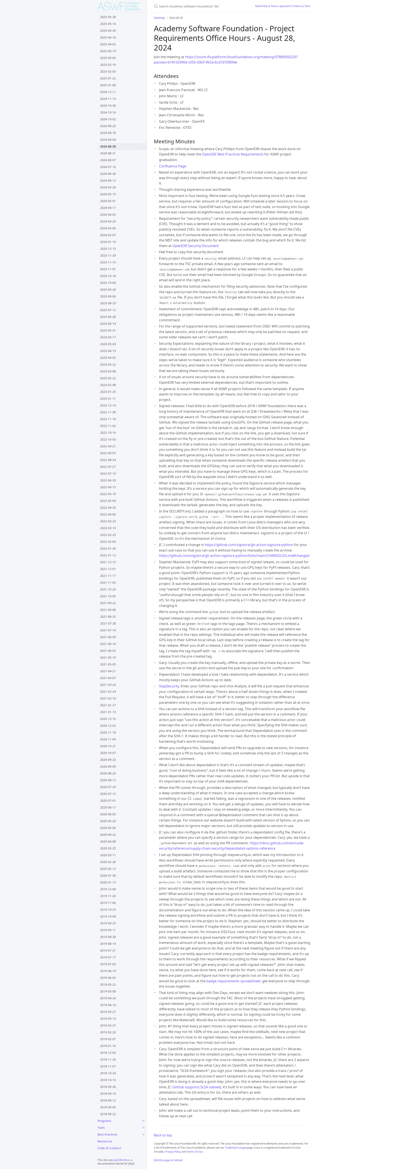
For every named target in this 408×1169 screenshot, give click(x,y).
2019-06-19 (108, 971)
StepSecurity (169, 686)
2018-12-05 (108, 1053)
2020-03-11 (108, 855)
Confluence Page (172, 166)
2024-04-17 (108, 208)
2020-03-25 (108, 848)
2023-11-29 (108, 255)
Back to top (163, 1135)
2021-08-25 (108, 617)
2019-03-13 (108, 1019)
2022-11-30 (108, 412)
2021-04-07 (108, 678)
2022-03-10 (108, 528)
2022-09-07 (108, 453)
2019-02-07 (108, 1039)
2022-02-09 (108, 542)
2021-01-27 (108, 705)
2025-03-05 (108, 58)
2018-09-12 (108, 1100)
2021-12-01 (108, 569)
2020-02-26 (108, 862)
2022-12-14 (108, 405)
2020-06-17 (108, 807)
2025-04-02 (108, 44)
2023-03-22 (108, 364)
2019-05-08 (108, 991)
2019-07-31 (108, 950)
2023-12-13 (108, 249)
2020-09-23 (108, 760)
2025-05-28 (108, 17)
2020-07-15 (108, 794)
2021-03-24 (108, 685)
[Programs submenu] (143, 1120)
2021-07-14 (108, 630)
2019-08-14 (108, 944)
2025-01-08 (108, 85)
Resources (105, 1141)
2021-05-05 (108, 664)
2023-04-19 (108, 351)
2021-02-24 (108, 691)
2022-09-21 (108, 446)
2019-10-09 (108, 916)
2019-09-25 (108, 923)
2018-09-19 (108, 1093)
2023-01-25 (108, 392)
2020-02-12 (108, 869)
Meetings (159, 18)
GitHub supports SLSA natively (197, 1087)
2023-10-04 (108, 283)
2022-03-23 (108, 521)
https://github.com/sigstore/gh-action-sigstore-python (249, 544)
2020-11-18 (108, 732)
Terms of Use (195, 1151)
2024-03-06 (108, 228)
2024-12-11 (108, 92)
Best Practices (107, 1134)
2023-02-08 (108, 385)
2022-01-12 (108, 555)
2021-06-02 (108, 651)
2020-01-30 (108, 875)
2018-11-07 (108, 1066)
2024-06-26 (108, 174)
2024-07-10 (108, 167)
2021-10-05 (108, 596)
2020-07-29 (108, 787)
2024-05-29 (108, 187)
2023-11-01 (108, 269)
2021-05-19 (108, 657)
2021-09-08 (108, 610)
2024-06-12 (108, 180)
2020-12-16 (108, 719)
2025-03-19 (108, 51)
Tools (101, 1128)
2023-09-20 (108, 289)
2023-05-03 (108, 344)
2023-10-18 (108, 276)
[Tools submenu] (143, 1127)
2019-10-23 (108, 910)
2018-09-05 (108, 1107)
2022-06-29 (108, 480)
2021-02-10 (108, 698)
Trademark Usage (235, 1147)
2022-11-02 (108, 426)
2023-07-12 (108, 310)
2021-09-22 (108, 603)
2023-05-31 (108, 330)
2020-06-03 (108, 814)
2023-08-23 (108, 303)
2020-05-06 (108, 828)
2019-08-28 (108, 937)
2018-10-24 (108, 1073)
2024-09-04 (108, 140)
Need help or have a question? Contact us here (282, 6)
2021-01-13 (108, 712)
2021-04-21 (108, 671)
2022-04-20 (108, 508)
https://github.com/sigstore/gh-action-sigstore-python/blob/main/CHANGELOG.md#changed (234, 555)
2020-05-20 (108, 821)
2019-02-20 (108, 1032)
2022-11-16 (108, 419)
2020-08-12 (108, 780)
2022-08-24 (108, 460)
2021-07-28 (108, 623)
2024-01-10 (108, 242)
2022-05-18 (108, 494)
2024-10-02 (108, 119)
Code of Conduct (109, 1148)
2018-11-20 (108, 1059)
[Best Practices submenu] (143, 1134)
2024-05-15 (108, 194)
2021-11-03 (108, 582)
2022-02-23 (108, 535)
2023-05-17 (108, 337)
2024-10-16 (108, 112)
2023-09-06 (108, 296)
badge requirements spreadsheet (233, 981)
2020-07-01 (108, 800)
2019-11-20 (108, 896)
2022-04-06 (108, 514)
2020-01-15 (108, 882)
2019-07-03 (108, 964)
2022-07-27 (108, 467)
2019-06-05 (108, 978)
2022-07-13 (108, 473)
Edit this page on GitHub (168, 1160)
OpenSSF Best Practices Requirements (233, 154)
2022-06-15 (108, 487)
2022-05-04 (108, 501)
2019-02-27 (108, 1025)
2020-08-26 (108, 773)
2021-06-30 (108, 637)
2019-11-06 (108, 903)
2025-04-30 (108, 31)
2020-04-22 (108, 835)
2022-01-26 (108, 548)
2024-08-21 (108, 153)
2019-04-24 (108, 998)
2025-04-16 (108, 37)
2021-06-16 (108, 644)
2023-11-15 (108, 262)
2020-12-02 (108, 726)
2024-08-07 (108, 160)
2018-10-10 (108, 1080)
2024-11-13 (108, 99)
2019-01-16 (108, 1046)
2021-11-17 (108, 576)
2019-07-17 (108, 957)
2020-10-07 (108, 753)
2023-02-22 (108, 378)
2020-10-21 (108, 746)
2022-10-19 (108, 433)
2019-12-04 (108, 889)
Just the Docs (121, 1160)
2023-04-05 (108, 358)
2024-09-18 (108, 133)
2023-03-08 (108, 371)
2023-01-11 (108, 398)
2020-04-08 (108, 841)
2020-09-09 (108, 766)
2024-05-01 (108, 201)
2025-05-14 (108, 24)
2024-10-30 (108, 105)
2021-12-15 (108, 562)
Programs (104, 1121)
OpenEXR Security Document (195, 245)
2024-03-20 (108, 221)
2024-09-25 (108, 126)
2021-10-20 (108, 589)
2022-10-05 (108, 439)
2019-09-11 (108, 930)
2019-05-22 (108, 984)
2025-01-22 (108, 78)
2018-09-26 (108, 1087)
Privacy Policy (173, 1151)
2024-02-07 (108, 235)
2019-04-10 (108, 1005)
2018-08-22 (108, 1114)
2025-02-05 (108, 71)
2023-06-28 (108, 317)
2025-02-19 (108, 65)
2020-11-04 (108, 739)
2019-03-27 (108, 1012)
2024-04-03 (108, 215)
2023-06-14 (108, 324)
